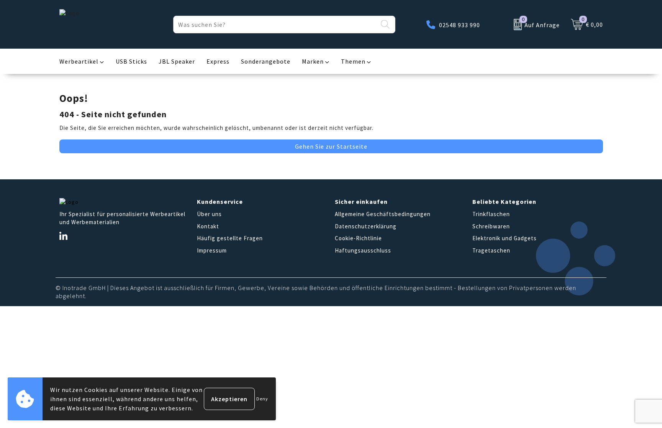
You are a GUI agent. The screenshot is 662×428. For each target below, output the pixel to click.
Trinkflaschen (491, 214)
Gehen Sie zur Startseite (331, 146)
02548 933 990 (459, 25)
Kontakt (208, 226)
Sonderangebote (265, 61)
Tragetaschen (491, 250)
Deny (262, 399)
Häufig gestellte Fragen (230, 238)
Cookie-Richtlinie (358, 238)
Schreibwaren (491, 226)
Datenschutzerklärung (366, 226)
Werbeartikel (78, 61)
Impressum (212, 250)
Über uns (209, 214)
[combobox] (275, 24)
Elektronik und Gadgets (504, 238)
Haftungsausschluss (363, 250)
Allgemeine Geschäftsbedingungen (383, 214)
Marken (313, 61)
